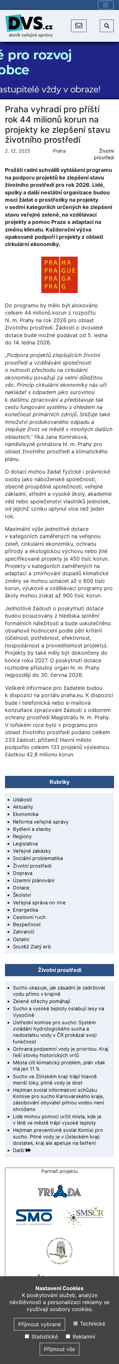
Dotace (21, 888)
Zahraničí (23, 932)
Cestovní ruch (29, 917)
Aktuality (23, 807)
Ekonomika (25, 814)
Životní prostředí (32, 866)
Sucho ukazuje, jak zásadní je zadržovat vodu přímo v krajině (59, 991)
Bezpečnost (27, 925)
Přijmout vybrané (39, 1324)
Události (22, 800)
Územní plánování (34, 881)
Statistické (44, 1336)
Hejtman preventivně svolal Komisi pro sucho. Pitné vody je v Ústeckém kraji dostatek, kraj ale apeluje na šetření (58, 1136)
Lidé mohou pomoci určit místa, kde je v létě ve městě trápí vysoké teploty (57, 1120)
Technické (91, 1323)
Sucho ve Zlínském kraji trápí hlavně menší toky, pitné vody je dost (55, 1080)
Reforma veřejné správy (40, 822)
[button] (79, 26)
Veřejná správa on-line (39, 903)
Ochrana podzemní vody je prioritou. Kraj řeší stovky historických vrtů (60, 1052)
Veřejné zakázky (32, 851)
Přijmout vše (59, 1349)
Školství (22, 895)
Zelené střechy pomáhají (41, 1001)
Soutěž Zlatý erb (32, 947)
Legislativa (25, 844)
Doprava (22, 873)
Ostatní (21, 939)
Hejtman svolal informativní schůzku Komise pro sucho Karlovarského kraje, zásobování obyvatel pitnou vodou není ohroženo (58, 1099)
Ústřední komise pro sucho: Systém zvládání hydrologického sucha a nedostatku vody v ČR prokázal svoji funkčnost (55, 1032)
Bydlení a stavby (32, 829)
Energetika (25, 910)
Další (19, 1150)
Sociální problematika (38, 858)
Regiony (22, 836)
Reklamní (83, 1336)
